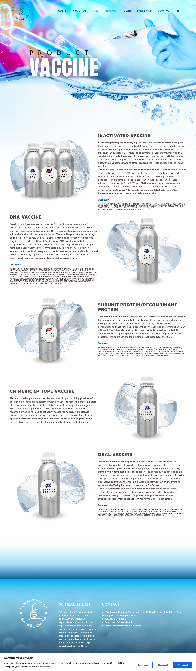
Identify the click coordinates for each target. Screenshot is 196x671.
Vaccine (157, 562)
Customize (143, 665)
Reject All (163, 665)
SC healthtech (124, 622)
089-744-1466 (118, 619)
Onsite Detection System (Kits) (98, 563)
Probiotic (37, 562)
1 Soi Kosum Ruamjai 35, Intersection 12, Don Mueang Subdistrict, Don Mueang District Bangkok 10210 (141, 613)
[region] (98, 662)
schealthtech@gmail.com (127, 625)
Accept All (183, 665)
